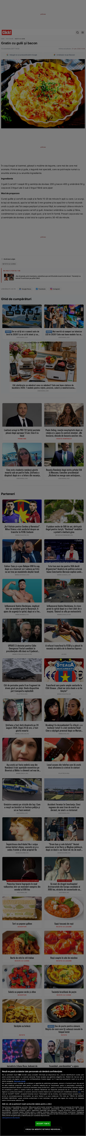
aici (79, 1092)
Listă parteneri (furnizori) (11, 1118)
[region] (43, 1102)
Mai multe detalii (19, 1081)
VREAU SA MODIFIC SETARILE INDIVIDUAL (42, 1129)
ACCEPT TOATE (43, 1124)
